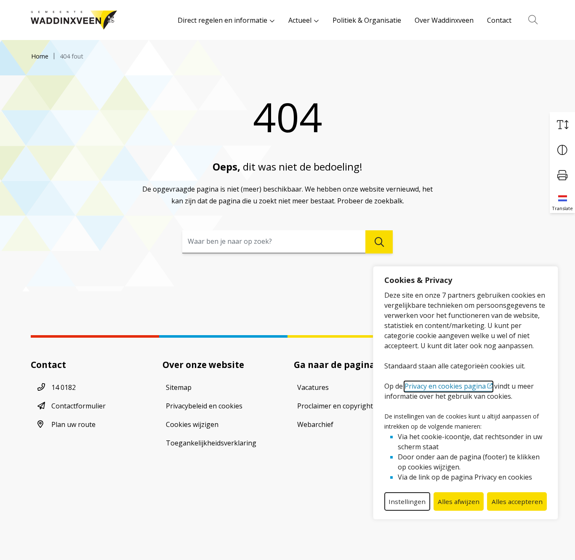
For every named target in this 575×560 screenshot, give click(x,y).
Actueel (299, 20)
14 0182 (63, 387)
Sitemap (179, 387)
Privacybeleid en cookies (204, 406)
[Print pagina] (562, 175)
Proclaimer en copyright (335, 406)
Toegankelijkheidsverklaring (211, 443)
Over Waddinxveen (444, 20)
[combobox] (287, 241)
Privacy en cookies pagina (445, 386)
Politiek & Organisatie (367, 20)
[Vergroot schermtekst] (562, 124)
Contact (499, 20)
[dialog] (465, 393)
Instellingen (407, 501)
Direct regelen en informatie (222, 20)
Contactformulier (78, 406)
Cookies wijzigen (192, 424)
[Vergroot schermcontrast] (562, 150)
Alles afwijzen (458, 501)
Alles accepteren (517, 501)
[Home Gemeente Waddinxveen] (74, 20)
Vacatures (313, 387)
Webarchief (315, 424)
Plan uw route (73, 424)
